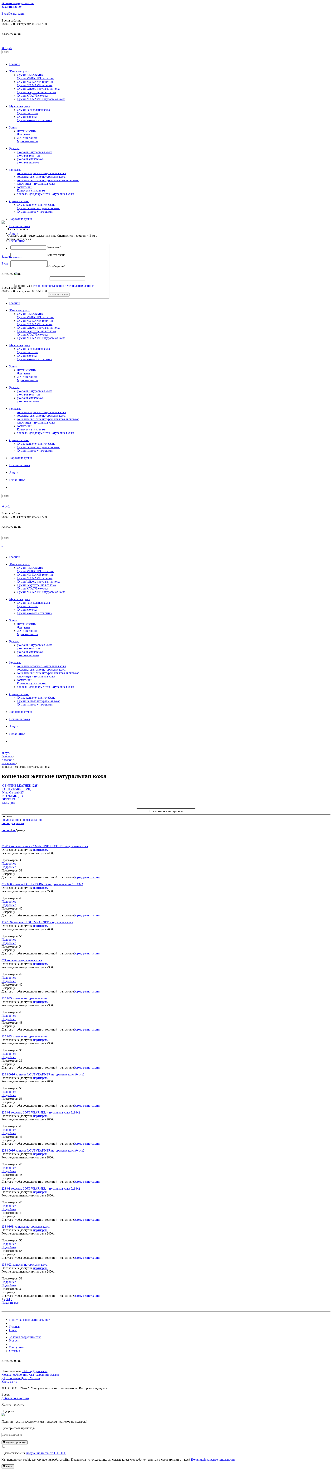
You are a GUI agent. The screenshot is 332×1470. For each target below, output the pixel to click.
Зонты (13, 127)
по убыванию (10, 819)
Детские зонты (26, 131)
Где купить (16, 1347)
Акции (13, 472)
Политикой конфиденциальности (213, 1459)
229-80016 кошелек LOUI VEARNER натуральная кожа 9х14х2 (43, 1074)
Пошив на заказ (19, 465)
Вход (5, 13)
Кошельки (15, 169)
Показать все (10, 1302)
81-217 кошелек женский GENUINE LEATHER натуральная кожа (45, 846)
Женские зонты (27, 137)
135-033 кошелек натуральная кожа (24, 1036)
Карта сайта (9, 1381)
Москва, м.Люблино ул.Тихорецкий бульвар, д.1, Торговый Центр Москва (31, 1376)
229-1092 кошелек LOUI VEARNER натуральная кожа (37, 922)
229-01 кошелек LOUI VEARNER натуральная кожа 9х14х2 (41, 1112)
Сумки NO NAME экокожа (34, 85)
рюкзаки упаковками (30, 159)
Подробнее (9, 867)
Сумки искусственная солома (36, 92)
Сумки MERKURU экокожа (35, 78)
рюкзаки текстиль (28, 155)
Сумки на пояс (19, 201)
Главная (14, 64)
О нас (13, 1330)
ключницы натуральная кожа (36, 183)
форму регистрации (87, 877)
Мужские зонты (27, 141)
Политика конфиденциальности (30, 1319)
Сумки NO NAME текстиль (35, 81)
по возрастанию (32, 819)
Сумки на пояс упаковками (35, 211)
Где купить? (17, 479)
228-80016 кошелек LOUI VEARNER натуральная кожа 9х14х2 (43, 1150)
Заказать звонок (12, 6)
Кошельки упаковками (31, 190)
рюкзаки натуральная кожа (34, 152)
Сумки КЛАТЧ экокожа (32, 95)
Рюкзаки (15, 148)
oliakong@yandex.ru (34, 1371)
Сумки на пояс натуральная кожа (38, 208)
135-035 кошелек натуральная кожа (24, 998)
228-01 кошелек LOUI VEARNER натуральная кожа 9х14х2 (41, 1188)
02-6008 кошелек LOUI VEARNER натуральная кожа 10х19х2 (42, 884)
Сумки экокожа (27, 116)
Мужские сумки (19, 106)
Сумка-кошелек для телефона (36, 204)
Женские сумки (19, 71)
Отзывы (14, 1350)
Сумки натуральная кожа (33, 109)
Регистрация (17, 13)
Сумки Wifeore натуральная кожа (38, 88)
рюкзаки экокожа (28, 162)
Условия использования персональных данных (63, 285)
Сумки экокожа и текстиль (34, 120)
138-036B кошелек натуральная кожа (26, 1226)
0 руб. (8, 48)
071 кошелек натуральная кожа (22, 960)
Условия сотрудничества (18, 3)
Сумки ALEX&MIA (30, 74)
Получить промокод (14, 1442)
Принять (8, 1466)
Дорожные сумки (20, 219)
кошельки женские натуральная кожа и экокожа (48, 180)
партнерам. (40, 849)
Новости (15, 1340)
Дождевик (23, 134)
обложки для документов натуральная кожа (45, 194)
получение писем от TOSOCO (46, 1453)
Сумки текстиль (27, 113)
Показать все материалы (166, 811)
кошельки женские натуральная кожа (41, 176)
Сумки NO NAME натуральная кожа (41, 99)
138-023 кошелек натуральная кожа (24, 1264)
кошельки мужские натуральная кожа (41, 173)
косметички (24, 187)
